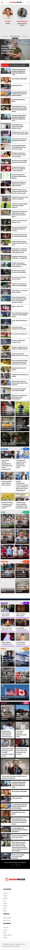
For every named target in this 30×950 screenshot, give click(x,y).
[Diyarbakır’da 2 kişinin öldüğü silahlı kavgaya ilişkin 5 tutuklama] (6, 207)
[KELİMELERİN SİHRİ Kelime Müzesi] (6, 103)
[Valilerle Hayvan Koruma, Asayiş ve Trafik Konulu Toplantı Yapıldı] (6, 136)
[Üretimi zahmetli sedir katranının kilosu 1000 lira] (8, 476)
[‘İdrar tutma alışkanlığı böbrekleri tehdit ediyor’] (22, 726)
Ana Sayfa (5, 927)
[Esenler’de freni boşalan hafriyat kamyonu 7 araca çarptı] (6, 357)
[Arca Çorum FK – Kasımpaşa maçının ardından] (6, 281)
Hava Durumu (6, 920)
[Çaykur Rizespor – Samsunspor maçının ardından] (6, 294)
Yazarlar (5, 893)
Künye (4, 911)
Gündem (5, 896)
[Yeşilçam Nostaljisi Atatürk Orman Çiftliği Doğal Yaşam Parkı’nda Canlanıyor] (6, 149)
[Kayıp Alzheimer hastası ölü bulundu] (6, 372)
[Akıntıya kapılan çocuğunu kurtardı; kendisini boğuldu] (6, 274)
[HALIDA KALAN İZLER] (6, 89)
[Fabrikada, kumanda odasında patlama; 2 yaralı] (6, 224)
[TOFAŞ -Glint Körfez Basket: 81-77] (6, 324)
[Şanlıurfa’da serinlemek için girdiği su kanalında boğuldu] (6, 287)
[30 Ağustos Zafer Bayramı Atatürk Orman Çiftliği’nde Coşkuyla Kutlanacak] (6, 171)
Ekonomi (5, 898)
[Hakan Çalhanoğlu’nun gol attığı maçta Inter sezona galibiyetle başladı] (6, 317)
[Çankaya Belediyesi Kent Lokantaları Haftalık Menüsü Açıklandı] (6, 178)
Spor (4, 901)
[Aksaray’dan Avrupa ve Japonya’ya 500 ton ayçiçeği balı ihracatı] (8, 497)
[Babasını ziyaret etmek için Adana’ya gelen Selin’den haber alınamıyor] (6, 385)
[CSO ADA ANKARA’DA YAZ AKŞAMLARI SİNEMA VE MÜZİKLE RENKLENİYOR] (6, 832)
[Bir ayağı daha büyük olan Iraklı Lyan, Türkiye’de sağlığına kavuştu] (8, 726)
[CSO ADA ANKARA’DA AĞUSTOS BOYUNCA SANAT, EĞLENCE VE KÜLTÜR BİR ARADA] (6, 96)
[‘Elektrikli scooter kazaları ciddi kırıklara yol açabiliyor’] (6, 201)
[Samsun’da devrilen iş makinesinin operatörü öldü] (6, 331)
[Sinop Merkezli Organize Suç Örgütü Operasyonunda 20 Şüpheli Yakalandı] (6, 186)
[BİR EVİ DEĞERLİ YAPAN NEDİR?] (6, 82)
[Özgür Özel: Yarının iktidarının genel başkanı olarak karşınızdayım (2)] (6, 399)
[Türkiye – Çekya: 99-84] (6, 310)
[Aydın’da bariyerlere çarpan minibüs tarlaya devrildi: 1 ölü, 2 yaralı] (6, 245)
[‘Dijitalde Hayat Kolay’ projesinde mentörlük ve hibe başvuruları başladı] (22, 497)
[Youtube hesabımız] (19, 865)
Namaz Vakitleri (7, 918)
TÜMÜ (15, 38)
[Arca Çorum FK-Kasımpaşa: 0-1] (6, 337)
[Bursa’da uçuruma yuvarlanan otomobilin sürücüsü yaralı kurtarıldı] (6, 231)
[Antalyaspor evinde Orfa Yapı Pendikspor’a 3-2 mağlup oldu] (6, 260)
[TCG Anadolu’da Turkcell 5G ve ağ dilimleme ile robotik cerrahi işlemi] (22, 455)
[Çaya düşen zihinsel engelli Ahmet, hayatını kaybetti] (6, 392)
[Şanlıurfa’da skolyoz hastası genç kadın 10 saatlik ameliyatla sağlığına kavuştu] (8, 743)
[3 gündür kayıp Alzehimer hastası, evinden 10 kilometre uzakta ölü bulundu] (6, 267)
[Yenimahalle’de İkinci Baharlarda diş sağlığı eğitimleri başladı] (6, 128)
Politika (5, 903)
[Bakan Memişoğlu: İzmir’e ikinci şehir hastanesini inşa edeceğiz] (22, 743)
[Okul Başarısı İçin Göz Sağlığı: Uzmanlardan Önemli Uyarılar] (6, 164)
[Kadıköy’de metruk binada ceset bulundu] (6, 378)
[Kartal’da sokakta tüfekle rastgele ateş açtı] (6, 344)
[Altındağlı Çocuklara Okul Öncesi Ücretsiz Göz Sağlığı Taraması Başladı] (6, 156)
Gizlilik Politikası (7, 935)
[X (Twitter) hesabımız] (14, 865)
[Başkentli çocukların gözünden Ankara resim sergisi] (6, 839)
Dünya (4, 908)
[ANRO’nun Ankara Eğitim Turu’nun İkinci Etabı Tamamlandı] (6, 858)
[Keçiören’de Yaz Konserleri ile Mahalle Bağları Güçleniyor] (6, 142)
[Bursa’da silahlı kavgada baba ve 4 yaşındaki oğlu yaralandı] (6, 238)
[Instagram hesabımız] (16, 865)
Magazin (5, 906)
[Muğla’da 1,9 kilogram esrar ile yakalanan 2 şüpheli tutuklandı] (6, 351)
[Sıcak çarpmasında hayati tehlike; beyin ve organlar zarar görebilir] (15, 767)
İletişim (5, 937)
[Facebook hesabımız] (11, 865)
